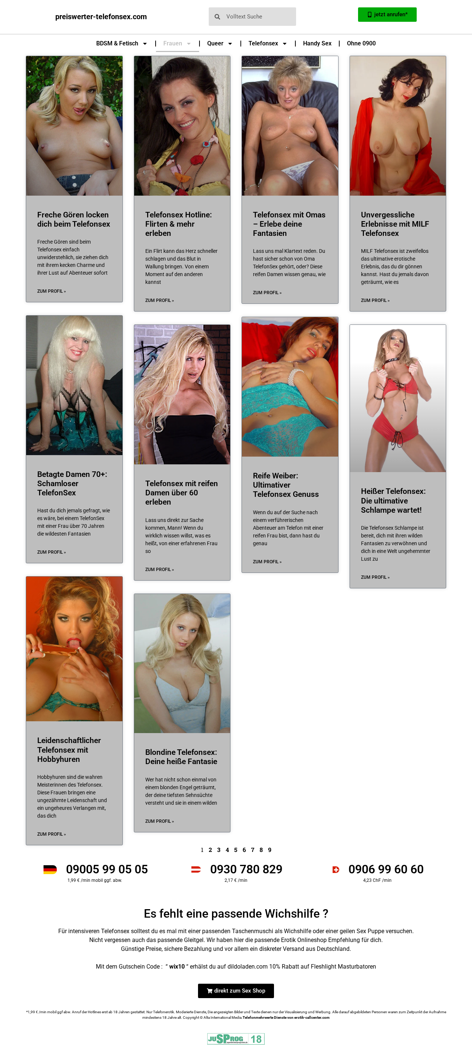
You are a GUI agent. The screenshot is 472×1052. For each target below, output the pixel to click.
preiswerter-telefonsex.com (101, 16)
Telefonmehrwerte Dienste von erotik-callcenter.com (286, 1017)
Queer (215, 43)
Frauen (172, 43)
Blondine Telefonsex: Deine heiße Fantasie (181, 757)
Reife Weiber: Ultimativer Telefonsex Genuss (286, 485)
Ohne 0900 (361, 43)
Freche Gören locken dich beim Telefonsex (73, 219)
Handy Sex (317, 43)
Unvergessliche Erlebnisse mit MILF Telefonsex (395, 224)
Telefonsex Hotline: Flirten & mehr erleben (178, 224)
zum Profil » (51, 291)
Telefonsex (263, 43)
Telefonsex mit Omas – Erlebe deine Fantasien (289, 224)
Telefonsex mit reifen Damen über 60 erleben (181, 492)
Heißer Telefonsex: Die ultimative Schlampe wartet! (393, 500)
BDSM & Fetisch (117, 43)
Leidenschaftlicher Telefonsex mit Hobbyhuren (69, 749)
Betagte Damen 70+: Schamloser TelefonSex (72, 483)
